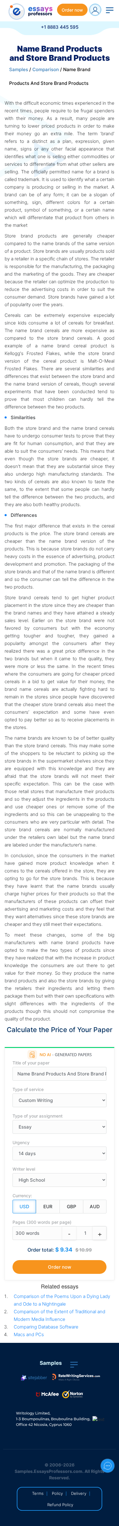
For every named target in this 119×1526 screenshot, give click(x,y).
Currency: (22, 1195)
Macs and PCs (29, 1334)
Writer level (24, 1169)
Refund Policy (60, 1504)
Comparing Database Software (46, 1327)
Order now (72, 10)
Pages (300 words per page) (42, 1222)
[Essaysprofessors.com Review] (76, 1377)
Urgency (21, 1142)
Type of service (28, 1089)
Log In (95, 10)
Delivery (78, 1493)
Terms (38, 1493)
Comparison (45, 69)
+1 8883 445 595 (59, 27)
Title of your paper (31, 1062)
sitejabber (37, 1377)
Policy (57, 1493)
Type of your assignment (38, 1115)
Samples (18, 69)
